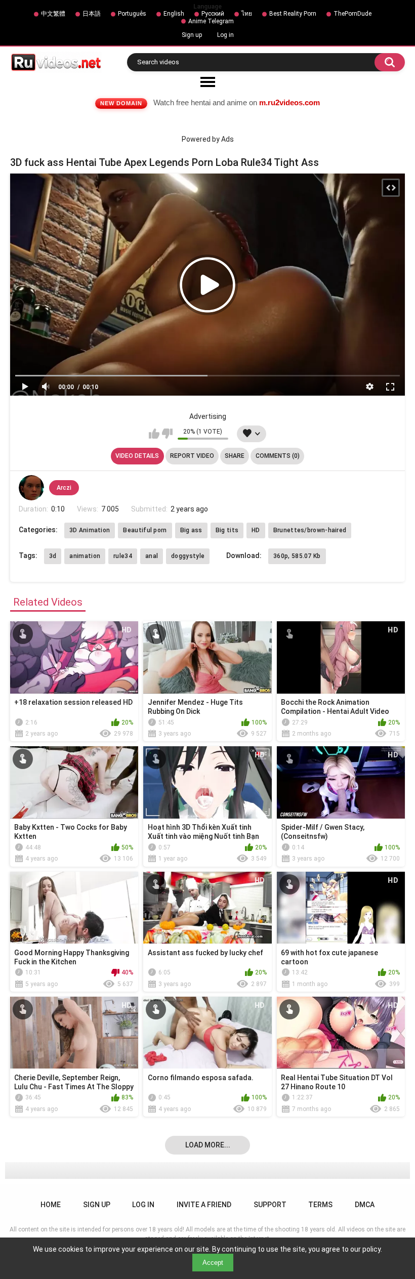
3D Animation (89, 530)
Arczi (64, 487)
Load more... (207, 1145)
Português (132, 13)
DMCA (365, 1205)
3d (53, 556)
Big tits (227, 530)
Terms (320, 1205)
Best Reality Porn (292, 13)
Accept (212, 1262)
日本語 (91, 13)
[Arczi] (31, 487)
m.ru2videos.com (289, 102)
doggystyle (187, 556)
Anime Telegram (211, 21)
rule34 (122, 556)
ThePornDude (352, 13)
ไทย (246, 13)
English (173, 13)
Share (234, 455)
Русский (212, 13)
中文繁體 (53, 13)
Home (50, 1205)
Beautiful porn (145, 530)
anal (151, 556)
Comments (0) (278, 455)
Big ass (191, 530)
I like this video (154, 434)
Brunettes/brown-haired (310, 530)
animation (84, 556)
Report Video (192, 455)
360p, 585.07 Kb (297, 556)
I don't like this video (167, 434)
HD (256, 530)
